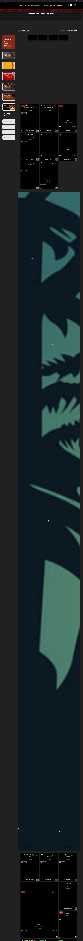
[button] (21, 131)
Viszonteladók (35, 5)
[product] (30, 105)
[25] (8, 69)
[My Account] (76, 1)
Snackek (27, 5)
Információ (60, 5)
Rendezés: (62, 30)
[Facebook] (71, 5)
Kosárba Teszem (29, 130)
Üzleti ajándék (44, 5)
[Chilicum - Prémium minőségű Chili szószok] (11, 5)
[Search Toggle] (68, 5)
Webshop (21, 5)
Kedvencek (52, 5)
